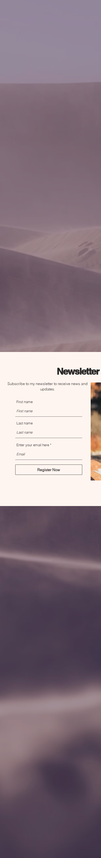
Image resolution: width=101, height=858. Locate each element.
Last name (24, 423)
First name (24, 402)
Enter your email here (32, 445)
